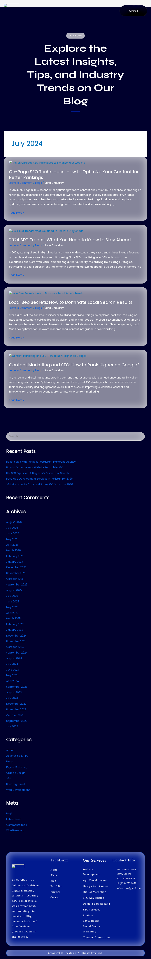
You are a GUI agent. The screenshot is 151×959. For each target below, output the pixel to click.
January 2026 (14, 562)
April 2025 (12, 613)
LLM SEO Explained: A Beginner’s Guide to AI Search (37, 473)
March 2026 (13, 550)
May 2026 (12, 539)
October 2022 (15, 715)
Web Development (18, 790)
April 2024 (12, 681)
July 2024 (12, 664)
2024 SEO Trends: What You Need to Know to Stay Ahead (70, 240)
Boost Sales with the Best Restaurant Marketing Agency (41, 462)
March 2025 (13, 618)
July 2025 (12, 596)
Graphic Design (15, 773)
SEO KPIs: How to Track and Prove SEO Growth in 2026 (39, 484)
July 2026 (12, 528)
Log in (9, 813)
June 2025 (12, 601)
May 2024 (12, 675)
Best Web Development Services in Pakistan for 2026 (39, 479)
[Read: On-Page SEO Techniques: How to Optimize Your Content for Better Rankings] (47, 162)
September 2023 (16, 687)
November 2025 (16, 573)
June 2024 (12, 670)
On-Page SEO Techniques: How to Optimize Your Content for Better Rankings (74, 174)
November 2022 (16, 709)
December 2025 (16, 567)
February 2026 (15, 556)
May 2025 (12, 607)
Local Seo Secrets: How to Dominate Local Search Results (70, 302)
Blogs (38, 183)
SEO (8, 778)
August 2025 (14, 590)
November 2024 (16, 641)
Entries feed (13, 819)
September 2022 (16, 721)
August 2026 (14, 522)
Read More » (16, 212)
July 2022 (12, 726)
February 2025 (15, 624)
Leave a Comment (20, 183)
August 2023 (14, 692)
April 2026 (12, 545)
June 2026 (12, 533)
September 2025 (16, 584)
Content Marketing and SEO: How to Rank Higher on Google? (74, 365)
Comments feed (16, 825)
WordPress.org (15, 830)
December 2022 (16, 704)
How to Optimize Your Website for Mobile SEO (34, 467)
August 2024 (14, 658)
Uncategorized (15, 784)
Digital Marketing (16, 767)
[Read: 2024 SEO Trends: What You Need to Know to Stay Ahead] (46, 231)
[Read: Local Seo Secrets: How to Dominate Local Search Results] (46, 293)
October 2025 (15, 579)
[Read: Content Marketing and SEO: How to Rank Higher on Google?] (48, 356)
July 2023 (12, 698)
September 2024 (17, 652)
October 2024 (15, 647)
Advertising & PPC (17, 756)
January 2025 (14, 630)
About (10, 750)
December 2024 (16, 635)
